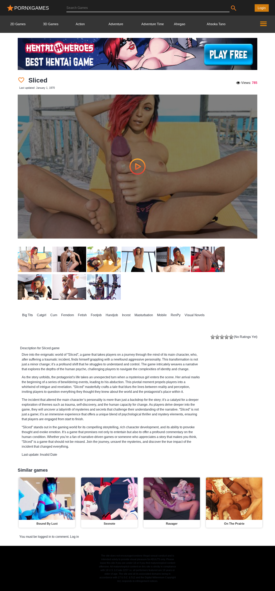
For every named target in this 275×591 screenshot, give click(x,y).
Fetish (82, 315)
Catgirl (41, 315)
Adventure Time (152, 24)
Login (262, 8)
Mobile (162, 315)
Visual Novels (195, 315)
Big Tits (27, 315)
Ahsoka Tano (216, 24)
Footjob (96, 315)
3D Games (50, 24)
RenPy (176, 315)
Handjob (112, 315)
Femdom (67, 315)
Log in (74, 536)
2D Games (18, 24)
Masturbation (143, 315)
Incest (126, 315)
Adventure (116, 24)
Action (80, 24)
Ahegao (179, 24)
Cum (53, 315)
